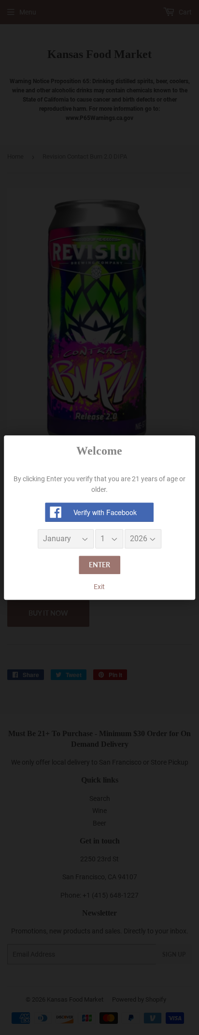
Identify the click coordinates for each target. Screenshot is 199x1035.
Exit (99, 587)
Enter (99, 565)
